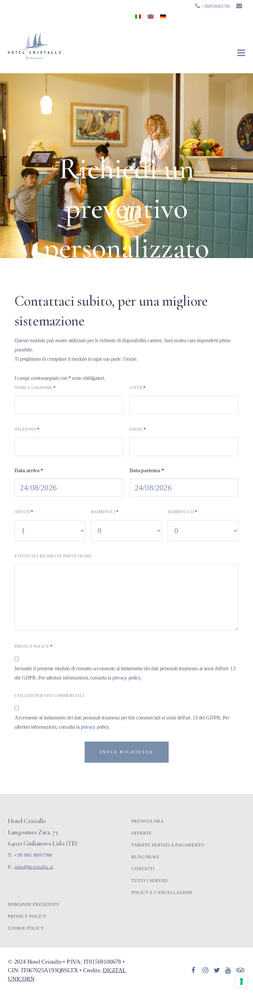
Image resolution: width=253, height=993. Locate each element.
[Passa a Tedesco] (163, 16)
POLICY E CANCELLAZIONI (161, 892)
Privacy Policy (33, 646)
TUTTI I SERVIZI (149, 880)
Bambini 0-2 (104, 512)
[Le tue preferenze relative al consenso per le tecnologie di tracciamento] (241, 981)
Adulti (23, 512)
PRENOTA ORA (147, 821)
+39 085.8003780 (33, 855)
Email (137, 429)
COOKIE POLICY (26, 928)
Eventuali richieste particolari (52, 556)
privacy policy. (127, 677)
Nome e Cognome (34, 387)
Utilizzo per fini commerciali (49, 695)
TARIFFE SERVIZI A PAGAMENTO (167, 845)
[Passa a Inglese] (150, 16)
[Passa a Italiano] (138, 16)
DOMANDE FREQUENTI (33, 904)
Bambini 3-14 (182, 512)
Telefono (26, 429)
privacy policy (95, 727)
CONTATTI (143, 868)
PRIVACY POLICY (27, 916)
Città (137, 387)
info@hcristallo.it (33, 867)
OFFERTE (141, 833)
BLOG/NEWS (145, 856)
